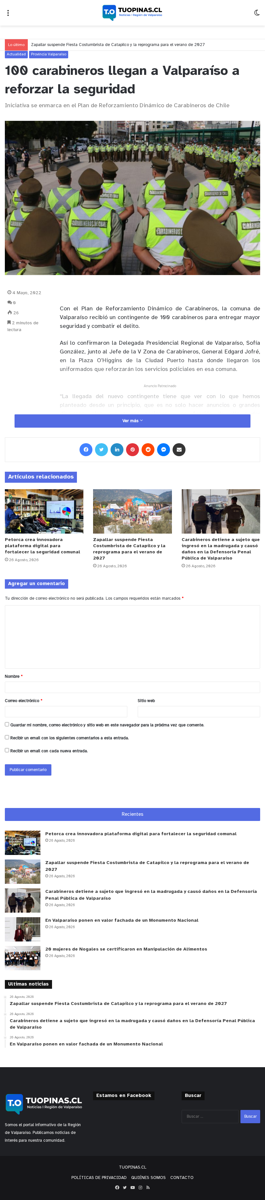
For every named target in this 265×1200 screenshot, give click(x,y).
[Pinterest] (132, 449)
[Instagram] (140, 1188)
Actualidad (16, 54)
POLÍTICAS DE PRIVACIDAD (99, 1178)
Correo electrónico (23, 701)
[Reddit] (148, 449)
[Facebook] (86, 449)
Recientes (132, 814)
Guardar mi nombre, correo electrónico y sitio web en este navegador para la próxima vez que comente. (107, 725)
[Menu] (8, 15)
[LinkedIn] (117, 449)
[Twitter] (101, 449)
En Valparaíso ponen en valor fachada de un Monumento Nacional (121, 920)
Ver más (131, 421)
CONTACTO (182, 1178)
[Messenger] (163, 449)
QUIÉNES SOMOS (148, 1178)
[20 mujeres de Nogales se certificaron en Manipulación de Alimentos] (22, 958)
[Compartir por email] (179, 449)
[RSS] (148, 1188)
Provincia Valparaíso (48, 54)
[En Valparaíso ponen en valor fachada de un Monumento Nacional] (22, 929)
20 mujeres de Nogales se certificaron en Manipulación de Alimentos (126, 949)
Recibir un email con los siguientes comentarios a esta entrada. (69, 738)
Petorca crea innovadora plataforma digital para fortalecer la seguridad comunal (42, 546)
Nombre (14, 677)
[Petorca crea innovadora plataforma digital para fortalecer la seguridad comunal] (44, 511)
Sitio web (146, 701)
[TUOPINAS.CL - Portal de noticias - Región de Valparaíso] (132, 13)
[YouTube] (132, 1188)
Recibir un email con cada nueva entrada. (49, 751)
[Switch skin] (257, 15)
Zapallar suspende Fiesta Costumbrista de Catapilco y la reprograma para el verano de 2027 (118, 45)
